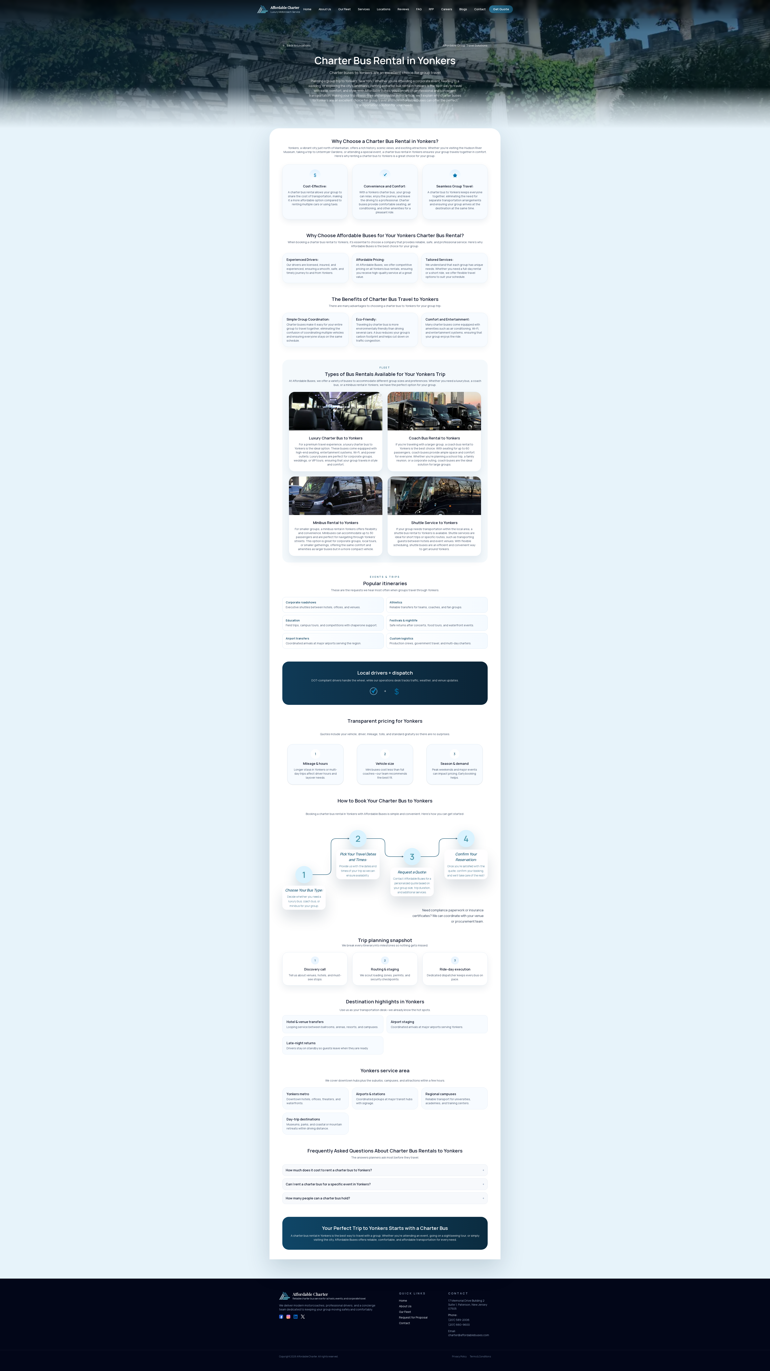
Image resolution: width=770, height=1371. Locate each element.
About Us (325, 9)
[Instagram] (288, 1317)
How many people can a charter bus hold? (385, 1198)
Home (307, 9)
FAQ (419, 9)
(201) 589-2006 (458, 1320)
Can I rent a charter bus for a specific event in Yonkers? (385, 1184)
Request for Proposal (413, 1317)
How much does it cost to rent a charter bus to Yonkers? (385, 1170)
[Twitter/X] (303, 1317)
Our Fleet (344, 9)
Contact (480, 9)
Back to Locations (297, 45)
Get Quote (501, 9)
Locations (383, 9)
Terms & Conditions (480, 1356)
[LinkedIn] (296, 1317)
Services (364, 9)
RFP (431, 9)
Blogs (463, 9)
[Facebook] (281, 1317)
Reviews (403, 9)
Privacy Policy (459, 1356)
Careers (446, 9)
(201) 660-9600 (459, 1324)
